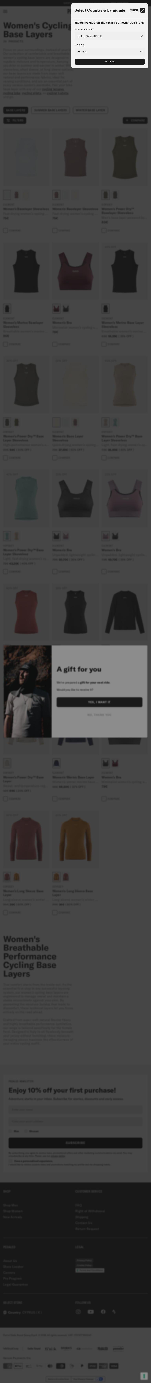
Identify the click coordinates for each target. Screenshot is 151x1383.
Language (80, 44)
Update (110, 61)
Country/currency (84, 29)
